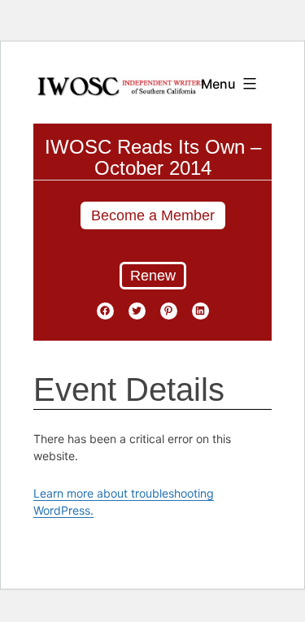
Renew (153, 276)
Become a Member (153, 215)
